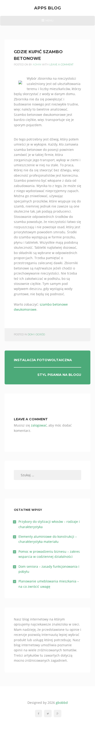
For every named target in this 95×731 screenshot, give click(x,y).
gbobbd (62, 702)
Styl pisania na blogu (59, 375)
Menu (47, 22)
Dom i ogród (36, 334)
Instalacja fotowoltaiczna (43, 360)
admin (37, 64)
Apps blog (47, 8)
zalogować (39, 425)
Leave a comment (61, 64)
